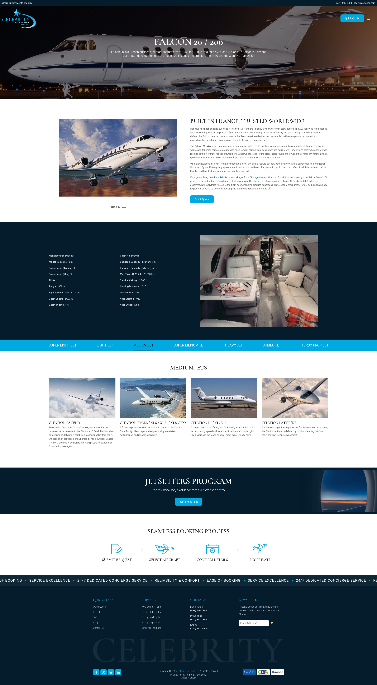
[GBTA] (263, 672)
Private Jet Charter (151, 612)
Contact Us (99, 627)
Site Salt (193, 678)
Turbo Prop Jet (314, 345)
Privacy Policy (177, 674)
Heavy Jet (234, 345)
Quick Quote (352, 18)
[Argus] (249, 672)
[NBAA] (277, 672)
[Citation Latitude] (224, 397)
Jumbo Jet (272, 345)
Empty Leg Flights (151, 617)
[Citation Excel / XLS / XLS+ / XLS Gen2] (82, 397)
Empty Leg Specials (152, 622)
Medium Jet (143, 345)
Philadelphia (220, 177)
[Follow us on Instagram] (111, 672)
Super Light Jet (63, 345)
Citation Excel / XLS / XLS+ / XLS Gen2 (82, 423)
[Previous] (56, 399)
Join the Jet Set (188, 501)
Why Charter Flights (151, 606)
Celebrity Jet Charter (187, 671)
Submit (271, 623)
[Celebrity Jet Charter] (19, 18)
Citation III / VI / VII (137, 423)
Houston (272, 177)
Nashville (235, 177)
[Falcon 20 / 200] (295, 397)
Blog (95, 622)
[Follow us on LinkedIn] (118, 672)
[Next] (320, 399)
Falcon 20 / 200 (275, 423)
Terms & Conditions (196, 674)
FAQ (95, 617)
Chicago (254, 177)
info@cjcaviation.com (364, 3)
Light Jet (105, 345)
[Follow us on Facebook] (96, 672)
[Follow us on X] (103, 672)
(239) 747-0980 (198, 628)
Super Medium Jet (189, 345)
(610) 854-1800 (198, 619)
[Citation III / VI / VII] (153, 397)
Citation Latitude (208, 423)
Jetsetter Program (151, 627)
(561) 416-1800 (344, 3)
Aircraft (97, 612)
